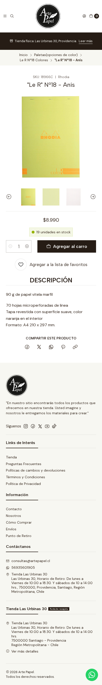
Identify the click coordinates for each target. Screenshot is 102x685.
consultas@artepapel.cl (30, 561)
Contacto (14, 509)
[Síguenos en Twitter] (40, 426)
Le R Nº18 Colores (34, 60)
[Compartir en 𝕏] (39, 347)
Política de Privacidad (23, 483)
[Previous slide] (9, 197)
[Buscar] (12, 16)
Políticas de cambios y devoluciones (35, 470)
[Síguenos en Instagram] (25, 426)
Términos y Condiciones (25, 477)
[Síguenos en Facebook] (32, 426)
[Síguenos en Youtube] (47, 426)
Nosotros (13, 515)
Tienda (11, 457)
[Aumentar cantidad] (27, 246)
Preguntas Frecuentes (23, 464)
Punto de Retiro (18, 536)
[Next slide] (92, 197)
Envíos (11, 529)
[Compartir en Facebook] (27, 347)
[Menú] (5, 16)
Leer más (86, 41)
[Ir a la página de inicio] (48, 16)
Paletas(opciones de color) (56, 55)
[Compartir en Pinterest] (63, 347)
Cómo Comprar (19, 522)
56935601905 (23, 567)
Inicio (23, 55)
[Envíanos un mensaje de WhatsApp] (92, 675)
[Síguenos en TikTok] (54, 426)
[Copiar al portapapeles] (75, 347)
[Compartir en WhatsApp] (51, 347)
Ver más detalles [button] (24, 651)
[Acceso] (84, 16)
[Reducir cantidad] (10, 246)
